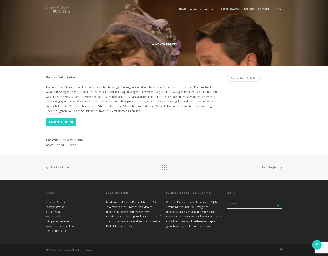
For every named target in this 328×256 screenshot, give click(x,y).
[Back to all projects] (164, 166)
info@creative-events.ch (60, 221)
